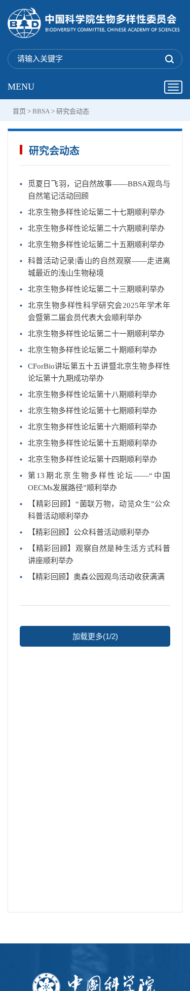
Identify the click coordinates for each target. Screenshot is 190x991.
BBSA (41, 111)
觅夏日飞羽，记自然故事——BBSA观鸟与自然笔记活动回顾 (99, 190)
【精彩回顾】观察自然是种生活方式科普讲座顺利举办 (99, 554)
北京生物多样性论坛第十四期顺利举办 (92, 459)
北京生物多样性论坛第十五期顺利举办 (92, 443)
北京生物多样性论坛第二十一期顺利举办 (96, 334)
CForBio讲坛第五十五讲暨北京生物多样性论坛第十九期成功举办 (99, 372)
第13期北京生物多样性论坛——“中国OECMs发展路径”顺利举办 (99, 481)
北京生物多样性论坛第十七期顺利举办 (92, 411)
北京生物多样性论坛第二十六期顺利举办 (96, 228)
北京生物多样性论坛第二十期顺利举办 (92, 350)
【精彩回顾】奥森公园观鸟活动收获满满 (96, 577)
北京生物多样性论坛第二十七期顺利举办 (96, 212)
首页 (19, 111)
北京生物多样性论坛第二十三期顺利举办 (96, 289)
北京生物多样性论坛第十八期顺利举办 (92, 394)
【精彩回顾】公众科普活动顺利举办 (88, 532)
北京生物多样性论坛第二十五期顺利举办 (96, 245)
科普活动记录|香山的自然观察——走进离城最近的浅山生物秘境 (99, 267)
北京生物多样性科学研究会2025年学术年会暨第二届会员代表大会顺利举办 (99, 311)
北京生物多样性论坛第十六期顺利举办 (92, 427)
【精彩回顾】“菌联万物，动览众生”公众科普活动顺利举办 (99, 510)
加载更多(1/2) (95, 636)
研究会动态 (72, 111)
